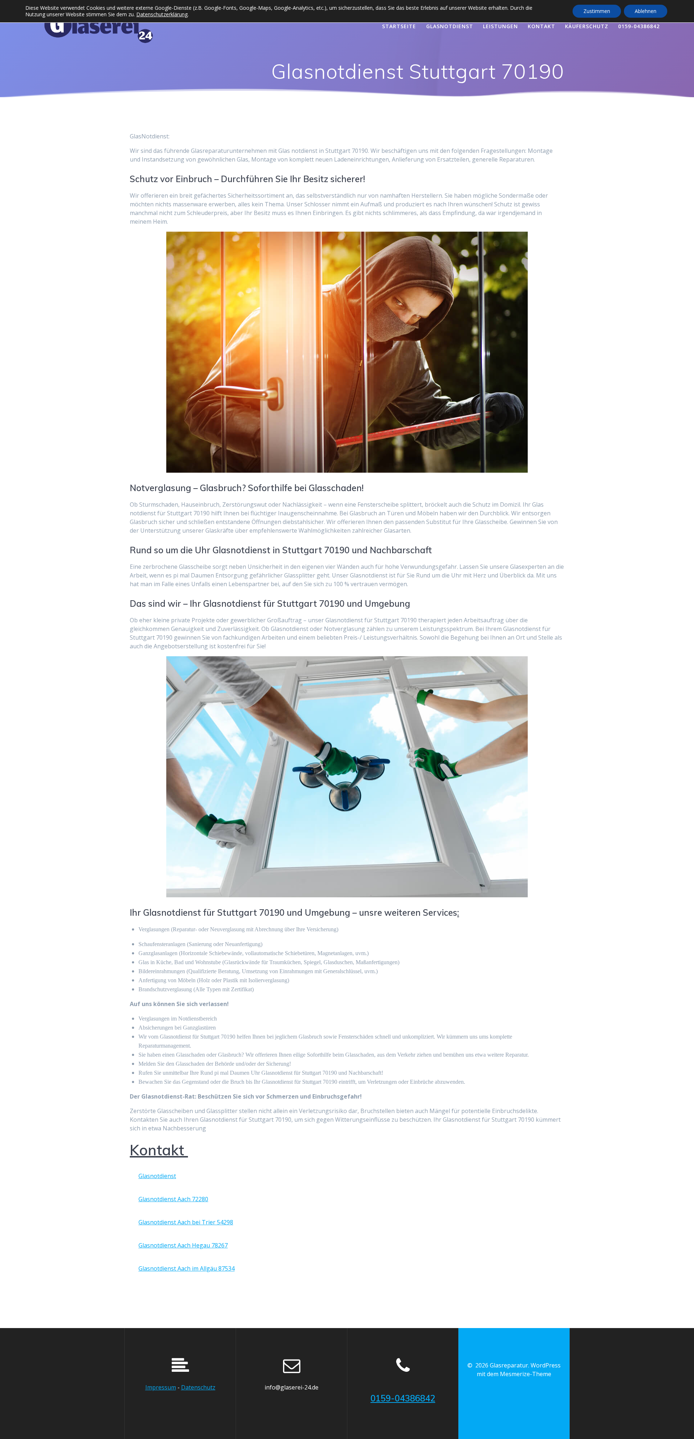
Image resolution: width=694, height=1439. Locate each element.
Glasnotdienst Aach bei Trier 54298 (185, 1222)
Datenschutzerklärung (162, 14)
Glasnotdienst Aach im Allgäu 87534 (186, 1268)
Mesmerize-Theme (525, 1374)
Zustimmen (596, 11)
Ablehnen (645, 11)
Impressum (160, 1387)
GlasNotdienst (449, 26)
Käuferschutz (586, 26)
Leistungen (500, 26)
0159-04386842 (639, 26)
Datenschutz (198, 1387)
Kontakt (541, 26)
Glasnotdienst (157, 1176)
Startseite (399, 26)
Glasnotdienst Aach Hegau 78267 (183, 1245)
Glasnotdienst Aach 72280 (173, 1199)
